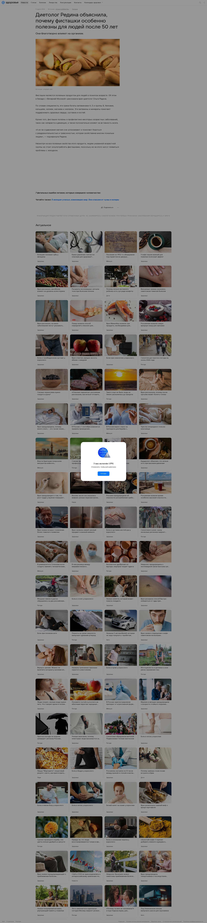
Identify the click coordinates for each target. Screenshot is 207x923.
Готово (103, 474)
